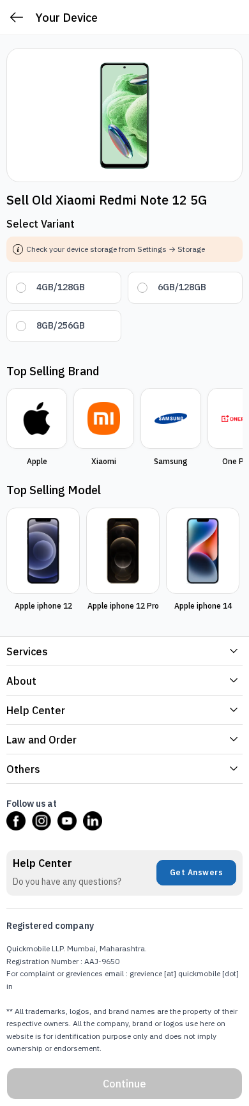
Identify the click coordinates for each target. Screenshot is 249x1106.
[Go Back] (16, 17)
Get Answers (196, 872)
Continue (124, 1083)
